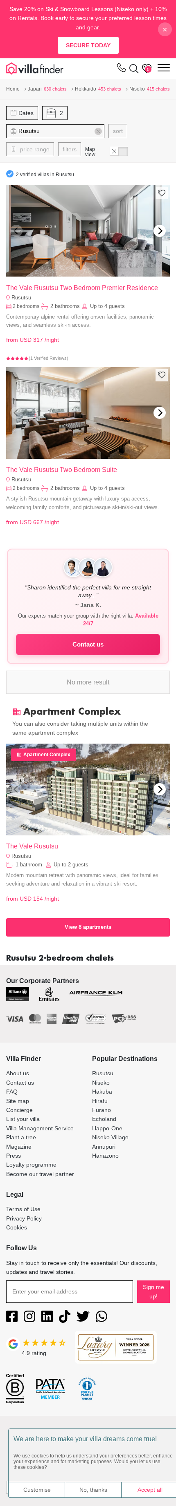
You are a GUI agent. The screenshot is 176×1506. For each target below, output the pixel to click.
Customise (37, 1489)
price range (34, 149)
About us (17, 1073)
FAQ (12, 1091)
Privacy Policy (24, 1218)
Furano (101, 1110)
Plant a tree (21, 1137)
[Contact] (121, 69)
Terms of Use (23, 1209)
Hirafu (100, 1101)
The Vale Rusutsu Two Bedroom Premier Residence (82, 287)
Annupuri (103, 1146)
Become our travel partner (40, 1174)
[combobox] (55, 131)
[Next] (159, 231)
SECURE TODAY (88, 45)
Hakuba (102, 1091)
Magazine (19, 1146)
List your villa (23, 1119)
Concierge (19, 1110)
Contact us (88, 644)
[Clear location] (98, 131)
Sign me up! (153, 1291)
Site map (17, 1101)
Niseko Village (110, 1137)
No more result (88, 682)
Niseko (101, 1082)
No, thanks (93, 1489)
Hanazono (105, 1155)
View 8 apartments (88, 927)
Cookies (16, 1227)
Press (13, 1155)
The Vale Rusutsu (32, 846)
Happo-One (107, 1128)
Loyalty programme (31, 1164)
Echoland (104, 1119)
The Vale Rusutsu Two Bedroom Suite (61, 469)
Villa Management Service (40, 1128)
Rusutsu (21, 298)
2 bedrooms (26, 306)
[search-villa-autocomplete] (132, 68)
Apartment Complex (46, 754)
